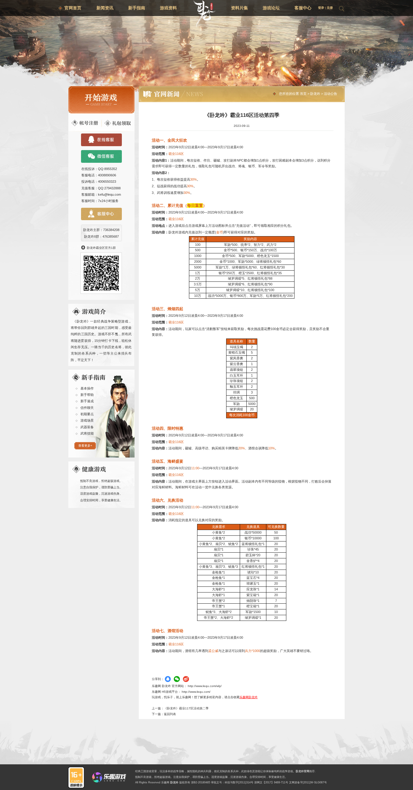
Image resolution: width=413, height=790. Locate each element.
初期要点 (87, 414)
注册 (330, 7)
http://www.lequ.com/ (196, 691)
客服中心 (302, 7)
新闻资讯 (104, 7)
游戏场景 (87, 420)
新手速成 (87, 401)
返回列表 (170, 714)
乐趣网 (165, 782)
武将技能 (87, 433)
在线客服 (101, 139)
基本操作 (87, 388)
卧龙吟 (315, 93)
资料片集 (239, 7)
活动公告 (330, 93)
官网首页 (72, 7)
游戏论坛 (271, 7)
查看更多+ (85, 445)
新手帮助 (87, 395)
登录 (321, 7)
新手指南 (136, 7)
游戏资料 (168, 7)
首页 (303, 93)
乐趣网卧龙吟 (248, 697)
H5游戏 (167, 691)
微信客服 (101, 156)
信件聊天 (87, 407)
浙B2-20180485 (200, 782)
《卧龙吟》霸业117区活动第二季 (186, 708)
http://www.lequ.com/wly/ (205, 686)
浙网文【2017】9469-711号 (271, 782)
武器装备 (87, 427)
